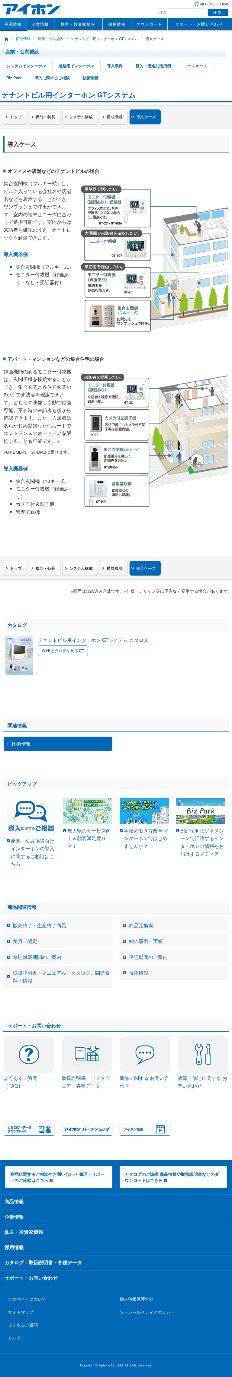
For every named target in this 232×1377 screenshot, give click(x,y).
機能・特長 (45, 116)
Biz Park (14, 78)
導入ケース (146, 116)
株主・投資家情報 (78, 24)
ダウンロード (149, 24)
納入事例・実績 (146, 941)
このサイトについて (27, 1299)
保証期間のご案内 (148, 956)
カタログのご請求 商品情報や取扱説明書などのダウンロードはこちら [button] (172, 1177)
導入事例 (115, 65)
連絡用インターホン (76, 65)
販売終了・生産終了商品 (39, 925)
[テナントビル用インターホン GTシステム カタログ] (77, 673)
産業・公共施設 (50, 38)
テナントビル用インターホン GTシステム (104, 38)
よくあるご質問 (23, 1324)
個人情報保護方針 (136, 1299)
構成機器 (114, 116)
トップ (16, 116)
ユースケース (195, 65)
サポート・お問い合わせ (199, 24)
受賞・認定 (25, 941)
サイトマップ (21, 1312)
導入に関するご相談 (52, 78)
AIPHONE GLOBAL (214, 4)
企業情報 (40, 24)
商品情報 (13, 24)
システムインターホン (26, 65)
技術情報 (90, 78)
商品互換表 (141, 925)
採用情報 (116, 24)
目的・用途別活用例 (153, 65)
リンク (14, 1337)
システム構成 (81, 116)
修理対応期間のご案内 (37, 956)
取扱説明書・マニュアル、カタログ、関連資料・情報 (61, 976)
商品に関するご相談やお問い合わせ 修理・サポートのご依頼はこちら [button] (57, 1177)
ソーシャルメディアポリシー (147, 1312)
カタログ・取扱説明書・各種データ (43, 1262)
